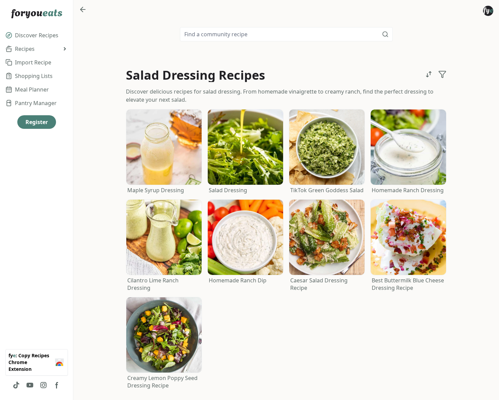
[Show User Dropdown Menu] (488, 10)
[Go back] (83, 9)
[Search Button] (385, 34)
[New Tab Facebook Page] (57, 385)
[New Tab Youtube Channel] (30, 385)
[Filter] (442, 74)
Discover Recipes (36, 35)
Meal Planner (32, 89)
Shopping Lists (34, 76)
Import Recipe (33, 62)
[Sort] (429, 74)
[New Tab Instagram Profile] (43, 385)
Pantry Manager (36, 103)
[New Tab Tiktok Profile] (16, 385)
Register (36, 122)
